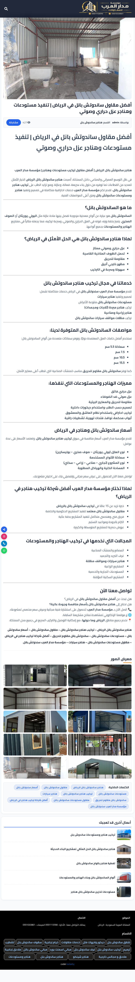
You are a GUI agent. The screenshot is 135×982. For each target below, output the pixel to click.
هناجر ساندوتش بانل (101, 238)
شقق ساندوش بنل (118, 942)
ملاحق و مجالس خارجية (113, 956)
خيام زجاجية (51, 942)
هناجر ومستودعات (19, 956)
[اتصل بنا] (4, 544)
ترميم (126, 949)
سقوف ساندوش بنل (29, 942)
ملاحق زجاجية (13, 949)
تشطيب (9, 942)
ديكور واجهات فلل (94, 942)
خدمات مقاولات (70, 942)
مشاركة (13, 122)
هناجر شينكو (81, 956)
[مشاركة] (4, 529)
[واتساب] (4, 551)
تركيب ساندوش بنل (109, 949)
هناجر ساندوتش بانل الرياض (44, 179)
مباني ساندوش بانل (35, 949)
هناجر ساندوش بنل (51, 956)
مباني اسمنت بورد (60, 949)
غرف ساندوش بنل (84, 949)
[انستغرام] (4, 537)
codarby (70, 964)
